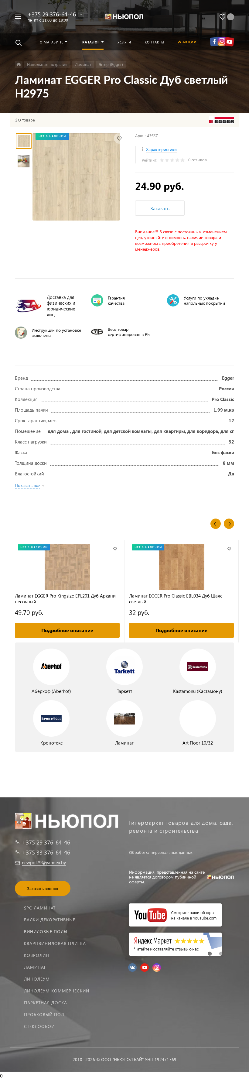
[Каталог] (18, 64)
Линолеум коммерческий (56, 991)
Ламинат (35, 967)
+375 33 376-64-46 (46, 852)
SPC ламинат (40, 908)
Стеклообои (39, 1026)
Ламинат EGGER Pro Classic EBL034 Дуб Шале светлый (176, 599)
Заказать (159, 208)
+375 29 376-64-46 (52, 14)
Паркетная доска (45, 1002)
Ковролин (36, 955)
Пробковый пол (44, 1014)
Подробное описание (67, 630)
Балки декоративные (49, 920)
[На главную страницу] (124, 17)
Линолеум (37, 979)
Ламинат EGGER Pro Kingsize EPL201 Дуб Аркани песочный (65, 599)
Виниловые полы (45, 931)
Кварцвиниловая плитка (55, 943)
